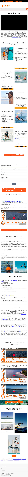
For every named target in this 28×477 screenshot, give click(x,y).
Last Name (16, 168)
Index (1, 473)
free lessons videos (5, 331)
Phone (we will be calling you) (4, 174)
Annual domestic (4, 205)
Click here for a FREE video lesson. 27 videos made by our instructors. (14, 189)
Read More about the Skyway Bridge (9, 295)
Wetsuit (22, 314)
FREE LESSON (8, 316)
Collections (6, 473)
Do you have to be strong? (14, 280)
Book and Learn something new (7, 127)
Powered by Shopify (10, 475)
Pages (13, 473)
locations (20, 331)
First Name (2, 168)
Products (3, 473)
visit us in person (16, 460)
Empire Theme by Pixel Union (4, 475)
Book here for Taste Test (21, 68)
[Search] (27, 9)
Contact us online (10, 460)
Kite (1, 319)
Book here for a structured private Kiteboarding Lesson (7, 88)
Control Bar (5, 319)
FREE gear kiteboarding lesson (16, 326)
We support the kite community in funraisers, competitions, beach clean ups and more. (12, 201)
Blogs (8, 473)
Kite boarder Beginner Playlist (16, 37)
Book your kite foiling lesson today (21, 146)
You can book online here (14, 230)
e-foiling (2, 460)
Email (1, 171)
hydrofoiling (15, 459)
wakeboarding (24, 459)
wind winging (19, 459)
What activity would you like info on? (6, 165)
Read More (2, 281)
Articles (11, 473)
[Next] (26, 266)
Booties (25, 314)
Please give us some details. (4, 177)
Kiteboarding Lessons (17, 408)
